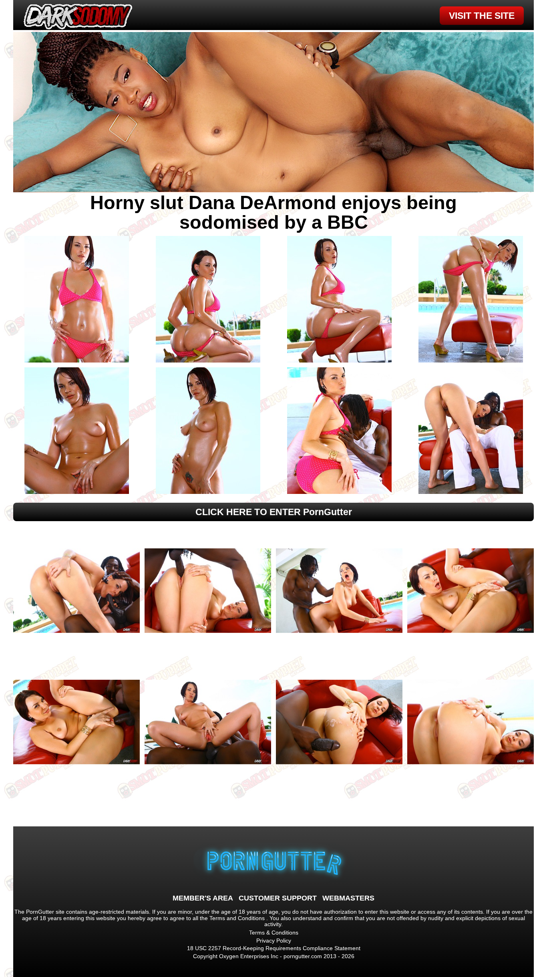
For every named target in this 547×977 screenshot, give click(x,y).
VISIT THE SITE (482, 15)
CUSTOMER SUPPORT (278, 898)
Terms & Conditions (273, 932)
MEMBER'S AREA (203, 898)
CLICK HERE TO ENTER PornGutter (273, 512)
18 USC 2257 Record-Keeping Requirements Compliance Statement (273, 948)
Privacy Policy (273, 940)
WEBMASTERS (348, 898)
